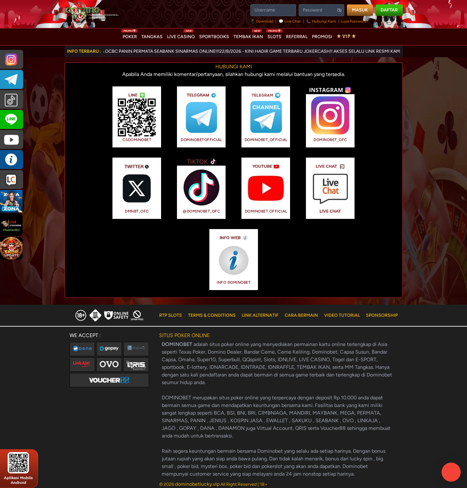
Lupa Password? (354, 21)
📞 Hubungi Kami (321, 21)
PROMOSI (322, 36)
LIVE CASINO (181, 35)
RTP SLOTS (170, 315)
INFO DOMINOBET (234, 282)
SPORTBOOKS (214, 36)
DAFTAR (389, 10)
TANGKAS (152, 36)
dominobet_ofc (330, 140)
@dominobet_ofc (201, 211)
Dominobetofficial (201, 140)
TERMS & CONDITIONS (212, 315)
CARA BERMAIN (301, 315)
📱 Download (262, 21)
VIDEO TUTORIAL (342, 315)
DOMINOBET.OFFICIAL (266, 211)
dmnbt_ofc (137, 211)
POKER (130, 35)
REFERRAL (297, 36)
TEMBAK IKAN (248, 35)
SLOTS (274, 35)
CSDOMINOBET (137, 140)
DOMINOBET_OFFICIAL (266, 140)
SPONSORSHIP (382, 315)
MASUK (360, 10)
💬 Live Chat (290, 21)
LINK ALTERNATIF (260, 315)
